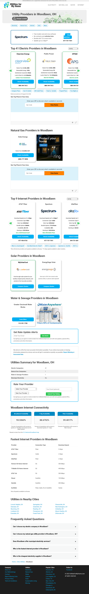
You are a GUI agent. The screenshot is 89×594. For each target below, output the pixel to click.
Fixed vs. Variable (51, 91)
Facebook (69, 570)
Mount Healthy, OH (61, 511)
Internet (81, 5)
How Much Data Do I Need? (34, 246)
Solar (39, 25)
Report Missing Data (11, 576)
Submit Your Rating (54, 394)
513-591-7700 (23, 323)
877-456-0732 (23, 240)
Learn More (23, 319)
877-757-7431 (67, 41)
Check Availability (23, 81)
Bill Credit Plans (38, 91)
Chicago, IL (49, 585)
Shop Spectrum (67, 36)
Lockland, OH (15, 511)
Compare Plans (16, 91)
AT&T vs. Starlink (77, 246)
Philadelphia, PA (51, 583)
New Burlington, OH (61, 507)
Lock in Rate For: (19, 75)
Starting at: (20, 230)
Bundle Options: (21, 225)
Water (72, 5)
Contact (7, 574)
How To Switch (27, 91)
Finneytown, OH (38, 511)
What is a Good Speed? (18, 246)
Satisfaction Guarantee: (21, 73)
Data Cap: (20, 223)
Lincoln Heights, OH (17, 504)
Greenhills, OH (37, 507)
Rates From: (20, 68)
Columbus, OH (50, 574)
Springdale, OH (37, 504)
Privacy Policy (9, 578)
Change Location (21, 18)
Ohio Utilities (21, 562)
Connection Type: (21, 220)
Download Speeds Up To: (20, 218)
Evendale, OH (15, 513)
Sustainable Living (31, 581)
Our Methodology (10, 572)
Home (14, 562)
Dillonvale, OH (59, 513)
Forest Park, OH (38, 513)
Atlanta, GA (49, 572)
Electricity (52, 5)
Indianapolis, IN (50, 590)
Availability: (21, 228)
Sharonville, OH (60, 504)
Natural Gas (63, 5)
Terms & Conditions (11, 581)
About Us (8, 570)
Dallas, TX (49, 578)
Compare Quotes (23, 286)
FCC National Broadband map (31, 432)
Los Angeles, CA (51, 576)
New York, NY (50, 581)
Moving (27, 583)
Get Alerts (45, 336)
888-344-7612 (23, 85)
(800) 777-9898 (23, 159)
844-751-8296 (74, 240)
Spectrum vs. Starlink (64, 246)
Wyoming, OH (15, 509)
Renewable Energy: (21, 70)
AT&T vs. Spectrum (50, 246)
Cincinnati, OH (50, 587)
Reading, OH (37, 509)
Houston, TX (49, 570)
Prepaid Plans (63, 91)
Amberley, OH (59, 509)
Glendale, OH (15, 507)
